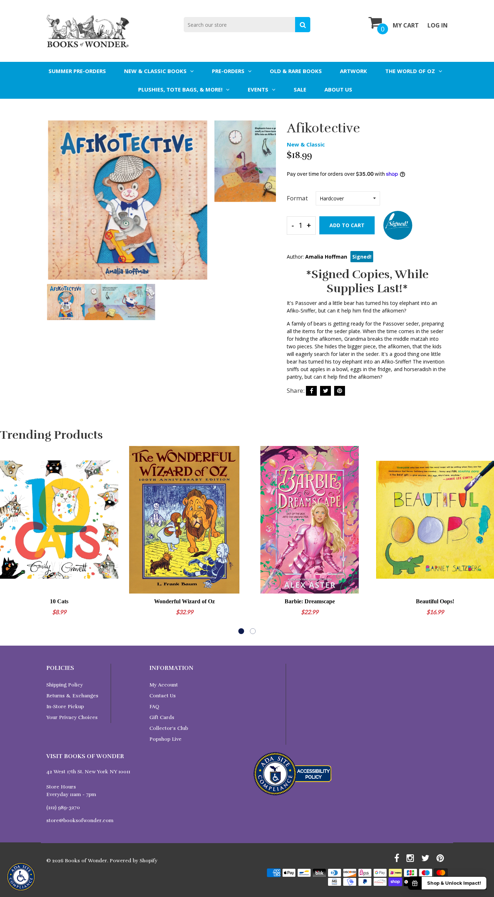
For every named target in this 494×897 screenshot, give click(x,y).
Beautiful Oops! (435, 601)
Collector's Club (168, 728)
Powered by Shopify (133, 861)
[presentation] (53, 205)
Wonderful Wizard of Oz (184, 601)
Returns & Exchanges (72, 696)
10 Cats (59, 601)
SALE (300, 89)
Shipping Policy (64, 685)
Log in (437, 25)
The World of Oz (410, 71)
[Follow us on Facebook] (311, 391)
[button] (241, 631)
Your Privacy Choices (72, 717)
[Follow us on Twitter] (325, 391)
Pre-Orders (228, 71)
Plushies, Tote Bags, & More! (180, 89)
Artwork (353, 71)
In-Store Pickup (65, 706)
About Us (338, 89)
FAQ (154, 706)
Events (258, 89)
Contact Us (162, 696)
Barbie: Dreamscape (310, 601)
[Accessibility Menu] (21, 876)
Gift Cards (161, 717)
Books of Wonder (86, 861)
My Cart (406, 25)
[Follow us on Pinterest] (339, 391)
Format (297, 198)
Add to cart (347, 225)
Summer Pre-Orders (77, 71)
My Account (163, 685)
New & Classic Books (155, 71)
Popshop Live (165, 739)
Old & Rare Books (296, 71)
